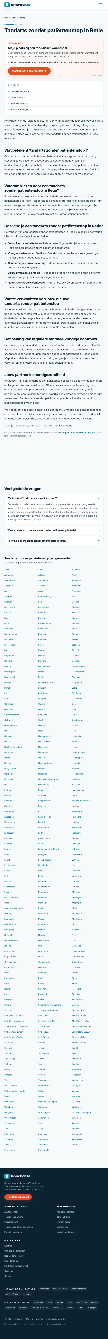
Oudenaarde (44, 962)
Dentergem (9, 671)
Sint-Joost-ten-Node (47, 1021)
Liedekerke (43, 865)
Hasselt (7, 741)
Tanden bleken (63, 1217)
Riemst (7, 989)
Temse (41, 1048)
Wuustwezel (10, 1118)
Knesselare (9, 817)
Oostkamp (43, 951)
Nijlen (74, 940)
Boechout (8, 628)
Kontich (75, 822)
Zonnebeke (77, 1134)
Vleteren (8, 1075)
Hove (6, 784)
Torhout (7, 1064)
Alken (74, 575)
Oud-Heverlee (78, 956)
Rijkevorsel (43, 989)
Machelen (42, 897)
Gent (74, 709)
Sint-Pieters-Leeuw (81, 1032)
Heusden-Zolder (45, 763)
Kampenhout (44, 800)
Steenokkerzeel (79, 1042)
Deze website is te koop (57, 1324)
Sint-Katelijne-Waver (81, 1021)
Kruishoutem (44, 838)
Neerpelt (8, 935)
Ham (74, 731)
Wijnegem (42, 1107)
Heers (74, 741)
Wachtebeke (44, 1085)
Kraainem (76, 833)
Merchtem (43, 913)
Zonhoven (42, 1134)
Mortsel (41, 929)
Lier (73, 865)
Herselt (41, 757)
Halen (7, 731)
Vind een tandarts (19, 103)
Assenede (76, 591)
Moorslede (9, 929)
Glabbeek (8, 720)
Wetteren (76, 1096)
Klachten (8, 1246)
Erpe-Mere (43, 693)
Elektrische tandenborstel (16, 1266)
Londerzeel (9, 886)
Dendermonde (78, 666)
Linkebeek (77, 870)
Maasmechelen (11, 897)
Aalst (6, 569)
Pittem (75, 972)
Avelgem (8, 596)
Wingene (8, 1112)
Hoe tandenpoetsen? (13, 1256)
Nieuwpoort (43, 940)
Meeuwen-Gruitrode (13, 908)
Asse (40, 591)
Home (7, 17)
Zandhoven (43, 1118)
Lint (6, 876)
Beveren (42, 618)
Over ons (8, 1271)
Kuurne (75, 838)
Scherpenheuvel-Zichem (49, 1005)
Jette (74, 795)
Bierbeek (76, 618)
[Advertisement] (54, 461)
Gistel (74, 714)
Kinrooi (41, 811)
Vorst (6, 1080)
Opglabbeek (10, 956)
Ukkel (7, 1069)
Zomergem (9, 1134)
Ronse (7, 994)
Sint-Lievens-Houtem (81, 1026)
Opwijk (41, 956)
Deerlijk (75, 661)
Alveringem (9, 580)
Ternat (75, 1048)
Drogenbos (77, 682)
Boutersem (43, 639)
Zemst (7, 1128)
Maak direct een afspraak (27, 70)
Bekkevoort (43, 607)
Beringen (76, 607)
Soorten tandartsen (66, 1232)
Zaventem (76, 1118)
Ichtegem (8, 790)
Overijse (42, 967)
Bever (7, 618)
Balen (74, 596)
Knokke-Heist (44, 817)
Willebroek (77, 1107)
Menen (7, 913)
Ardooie (41, 585)
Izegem (7, 795)
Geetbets (8, 709)
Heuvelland (77, 763)
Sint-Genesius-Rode (13, 1015)
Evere (7, 698)
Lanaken (76, 843)
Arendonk (76, 585)
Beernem (8, 602)
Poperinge (9, 978)
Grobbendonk (10, 725)
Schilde (75, 1005)
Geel (74, 704)
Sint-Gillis (42, 1015)
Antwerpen (77, 580)
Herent (75, 747)
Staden (41, 1042)
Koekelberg (9, 822)
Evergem (42, 698)
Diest (40, 677)
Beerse (41, 602)
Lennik (7, 860)
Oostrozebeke (78, 951)
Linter (40, 876)
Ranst (7, 983)
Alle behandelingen (65, 1212)
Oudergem (9, 967)
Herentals (8, 752)
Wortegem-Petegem (81, 1112)
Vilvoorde (76, 1069)
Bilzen (7, 623)
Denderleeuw (44, 666)
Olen (40, 946)
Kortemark (9, 827)
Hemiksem (43, 747)
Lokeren (42, 881)
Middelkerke (10, 924)
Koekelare (76, 817)
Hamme (7, 736)
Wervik (7, 1096)
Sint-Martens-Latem (13, 1032)
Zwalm (75, 1144)
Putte (40, 978)
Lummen (8, 892)
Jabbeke (42, 795)
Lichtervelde (10, 865)
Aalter (41, 569)
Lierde (7, 870)
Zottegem (8, 1139)
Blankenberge (44, 623)
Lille (40, 870)
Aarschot (76, 569)
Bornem (75, 634)
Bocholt (75, 623)
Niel (74, 935)
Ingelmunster (78, 790)
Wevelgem (9, 1101)
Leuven (75, 860)
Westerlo (42, 1096)
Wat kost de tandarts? (14, 1251)
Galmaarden (77, 698)
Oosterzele (9, 951)
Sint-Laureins (44, 1026)
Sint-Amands (78, 1010)
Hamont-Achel (44, 736)
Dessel (41, 671)
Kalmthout (9, 800)
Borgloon (42, 634)
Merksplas (9, 919)
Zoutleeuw (43, 1139)
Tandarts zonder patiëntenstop (18, 1227)
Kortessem (9, 833)
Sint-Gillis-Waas (79, 1015)
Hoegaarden (10, 768)
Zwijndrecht (43, 1150)
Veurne (41, 1069)
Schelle (7, 1005)
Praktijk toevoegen (19, 109)
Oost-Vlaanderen (60, 1289)
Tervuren (8, 1053)
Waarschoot (77, 1080)
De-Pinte (42, 661)
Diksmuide (77, 677)
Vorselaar (76, 1075)
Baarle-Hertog (44, 596)
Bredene (76, 645)
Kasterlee (76, 806)
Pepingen (42, 972)
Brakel (75, 639)
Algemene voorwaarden (34, 1324)
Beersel (75, 602)
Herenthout (43, 752)
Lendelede (77, 854)
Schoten (8, 1010)
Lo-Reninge (77, 876)
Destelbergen (78, 671)
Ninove (7, 946)
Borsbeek (8, 639)
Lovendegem (44, 886)
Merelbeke (77, 913)
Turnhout (76, 1064)
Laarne (41, 843)
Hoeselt (75, 768)
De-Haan (76, 655)
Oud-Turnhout (10, 962)
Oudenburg (77, 962)
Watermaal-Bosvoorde (14, 1091)
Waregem (76, 1085)
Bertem (75, 612)
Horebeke (8, 779)
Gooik (40, 720)
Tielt (74, 1053)
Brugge (41, 650)
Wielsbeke (9, 1107)
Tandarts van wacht (20, 91)
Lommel (75, 881)
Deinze (7, 666)
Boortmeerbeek (11, 634)
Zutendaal (43, 1144)
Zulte (6, 1144)
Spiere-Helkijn (78, 1037)
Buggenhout (10, 655)
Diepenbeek (9, 677)
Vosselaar (42, 1080)
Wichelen (76, 1101)
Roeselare (76, 989)
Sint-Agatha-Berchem (48, 1010)
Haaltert (75, 725)
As (5, 591)
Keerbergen (9, 811)
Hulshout (76, 784)
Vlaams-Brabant (12, 1294)
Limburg (27, 1294)
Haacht (41, 725)
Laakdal (8, 843)
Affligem (42, 575)
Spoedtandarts (17, 97)
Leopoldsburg (44, 860)
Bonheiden (43, 628)
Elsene (7, 693)
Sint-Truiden (43, 1037)
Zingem (41, 1128)
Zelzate (75, 1123)
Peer (6, 972)
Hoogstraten (77, 774)
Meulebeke (77, 919)
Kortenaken (43, 827)
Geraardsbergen (11, 714)
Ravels (41, 983)
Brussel (75, 650)
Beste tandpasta (12, 1261)
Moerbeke (43, 924)
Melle (74, 908)
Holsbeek (8, 774)
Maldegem (77, 897)
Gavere (41, 704)
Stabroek (8, 1042)
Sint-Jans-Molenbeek (14, 1021)
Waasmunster (10, 1085)
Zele (40, 1123)
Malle (6, 903)
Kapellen (8, 806)
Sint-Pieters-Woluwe (13, 1037)
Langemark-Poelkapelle (49, 849)
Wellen (41, 1091)
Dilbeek (7, 682)
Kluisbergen (77, 811)
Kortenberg (77, 827)
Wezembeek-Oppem (47, 1101)
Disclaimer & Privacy (13, 1324)
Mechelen (42, 903)
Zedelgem (9, 1123)
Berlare (41, 612)
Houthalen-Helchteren (48, 779)
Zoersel (75, 1128)
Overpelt (76, 967)
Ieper (40, 790)
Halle (40, 731)
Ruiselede (8, 999)
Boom (74, 628)
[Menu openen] (101, 4)
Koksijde (42, 822)
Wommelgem (44, 1112)
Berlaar (7, 612)
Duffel (7, 688)
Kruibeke (8, 838)
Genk (40, 709)
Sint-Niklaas (43, 1032)
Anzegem (8, 585)
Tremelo (42, 1064)
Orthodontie (62, 1227)
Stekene (8, 1048)
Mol (73, 924)
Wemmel (76, 1091)
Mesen (41, 919)
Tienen (41, 1058)
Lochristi (8, 881)
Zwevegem (9, 1150)
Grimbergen (77, 720)
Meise (41, 908)
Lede (6, 854)
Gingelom (42, 714)
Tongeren (76, 1058)
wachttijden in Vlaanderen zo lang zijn (76, 432)
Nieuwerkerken (11, 940)
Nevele (41, 935)
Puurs (74, 978)
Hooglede (42, 774)
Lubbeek (76, 886)
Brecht (41, 645)
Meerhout (76, 903)
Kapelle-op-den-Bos (81, 800)
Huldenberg (43, 784)
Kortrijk (41, 833)
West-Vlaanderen (79, 1289)
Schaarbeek (77, 999)
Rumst (41, 999)
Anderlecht (43, 580)
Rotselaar (76, 994)
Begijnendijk (9, 607)
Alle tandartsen (11, 1212)
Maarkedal (43, 892)
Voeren (41, 1075)
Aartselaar (9, 575)
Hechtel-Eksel (44, 741)
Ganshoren (9, 704)
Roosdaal (42, 994)
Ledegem (42, 854)
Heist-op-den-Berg (13, 747)
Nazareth (76, 929)
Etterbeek (76, 693)
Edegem (42, 688)
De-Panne (9, 661)
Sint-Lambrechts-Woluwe (16, 1026)
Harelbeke (76, 736)
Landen (7, 849)
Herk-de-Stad (78, 752)
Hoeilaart (42, 768)
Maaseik (76, 892)
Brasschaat (9, 645)
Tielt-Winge (9, 1058)
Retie (74, 983)
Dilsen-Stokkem (45, 682)
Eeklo (74, 688)
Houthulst (76, 779)
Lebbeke (76, 849)
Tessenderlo (43, 1053)
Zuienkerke (77, 1139)
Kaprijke (42, 806)
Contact (8, 1276)
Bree (6, 650)
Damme (41, 655)
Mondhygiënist (63, 1222)
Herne (7, 757)
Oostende (76, 946)
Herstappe (77, 757)
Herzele (7, 763)
